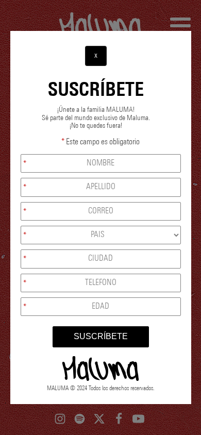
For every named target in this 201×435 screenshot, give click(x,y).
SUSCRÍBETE (101, 336)
